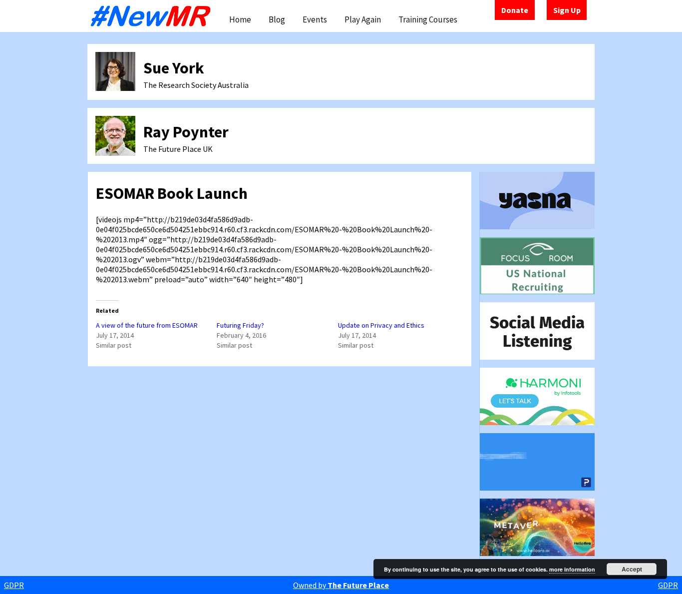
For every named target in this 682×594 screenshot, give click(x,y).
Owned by (341, 585)
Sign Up (567, 10)
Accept (632, 569)
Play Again (362, 19)
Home (240, 19)
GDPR (14, 585)
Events (315, 19)
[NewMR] (153, 16)
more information (572, 569)
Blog (277, 19)
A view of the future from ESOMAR (147, 325)
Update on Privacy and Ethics (381, 325)
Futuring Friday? (240, 325)
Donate (514, 10)
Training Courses (427, 19)
